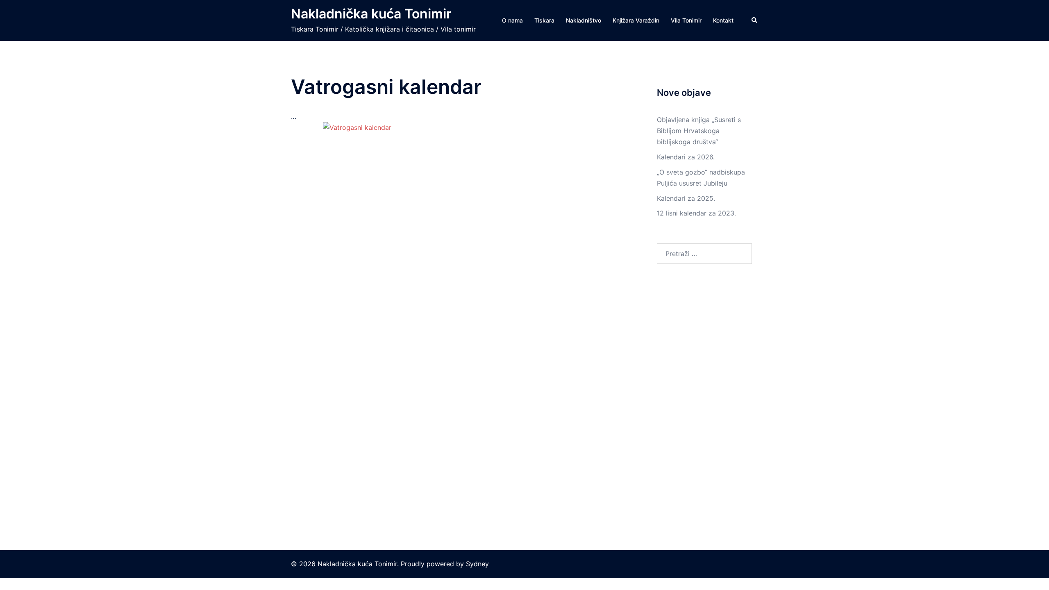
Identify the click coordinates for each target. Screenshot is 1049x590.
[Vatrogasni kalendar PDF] (458, 309)
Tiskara (544, 20)
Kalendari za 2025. (686, 198)
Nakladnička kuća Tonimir (371, 14)
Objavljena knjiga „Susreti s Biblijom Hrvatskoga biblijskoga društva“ (699, 131)
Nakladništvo (583, 20)
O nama (512, 20)
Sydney (477, 564)
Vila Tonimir (686, 20)
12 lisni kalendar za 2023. (696, 213)
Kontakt (723, 20)
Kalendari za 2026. (686, 157)
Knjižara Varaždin (636, 20)
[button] (755, 20)
